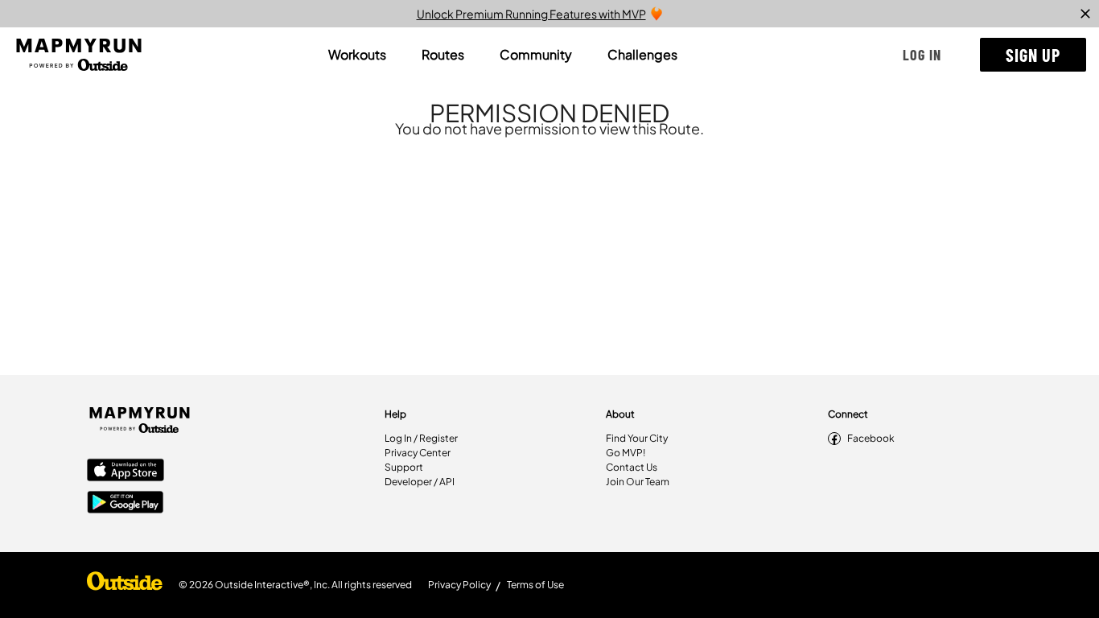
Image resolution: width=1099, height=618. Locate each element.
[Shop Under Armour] (125, 585)
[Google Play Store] (125, 504)
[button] (922, 55)
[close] (1085, 13)
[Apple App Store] (125, 471)
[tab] (357, 54)
